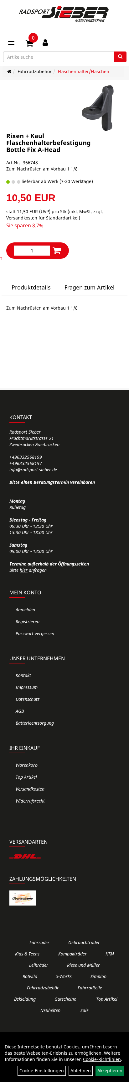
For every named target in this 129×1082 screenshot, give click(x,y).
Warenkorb (27, 765)
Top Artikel (26, 777)
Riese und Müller (83, 965)
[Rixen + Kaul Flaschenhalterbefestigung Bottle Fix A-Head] (99, 108)
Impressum (27, 687)
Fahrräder (39, 942)
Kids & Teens (27, 954)
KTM (110, 954)
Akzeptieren (109, 1071)
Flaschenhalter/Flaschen (83, 71)
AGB (20, 711)
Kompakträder (72, 954)
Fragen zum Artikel (89, 287)
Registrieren (27, 622)
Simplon (98, 976)
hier (24, 570)
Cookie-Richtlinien (102, 1059)
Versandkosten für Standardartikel (42, 218)
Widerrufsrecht (30, 801)
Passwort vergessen (35, 633)
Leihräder (38, 965)
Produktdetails (31, 287)
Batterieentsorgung (35, 723)
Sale (84, 1010)
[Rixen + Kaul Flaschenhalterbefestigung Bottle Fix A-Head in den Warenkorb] (56, 250)
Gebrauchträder (84, 942)
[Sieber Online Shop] (64, 14)
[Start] (9, 71)
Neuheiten (50, 1010)
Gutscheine (65, 999)
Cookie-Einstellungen (41, 1071)
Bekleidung (25, 999)
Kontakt (23, 675)
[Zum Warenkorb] (29, 44)
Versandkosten (30, 789)
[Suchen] (120, 56)
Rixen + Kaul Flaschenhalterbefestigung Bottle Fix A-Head (48, 143)
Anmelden (25, 610)
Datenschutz (27, 699)
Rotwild (30, 976)
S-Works (64, 976)
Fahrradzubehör (35, 71)
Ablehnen (80, 1071)
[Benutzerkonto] (45, 42)
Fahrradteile (90, 988)
